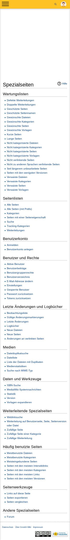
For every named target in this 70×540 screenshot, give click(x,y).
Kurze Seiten (14, 134)
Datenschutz (7, 527)
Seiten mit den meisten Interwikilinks (27, 465)
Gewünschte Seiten (18, 125)
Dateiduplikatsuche (17, 353)
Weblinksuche (15, 417)
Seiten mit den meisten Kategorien (26, 470)
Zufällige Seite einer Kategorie (24, 433)
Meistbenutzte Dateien (19, 453)
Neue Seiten (14, 334)
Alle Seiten (13, 204)
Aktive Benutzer (16, 264)
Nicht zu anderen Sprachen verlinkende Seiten (33, 164)
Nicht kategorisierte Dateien (22, 143)
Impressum (38, 527)
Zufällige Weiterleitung (19, 438)
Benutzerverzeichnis (18, 276)
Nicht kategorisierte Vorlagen (23, 155)
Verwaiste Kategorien (19, 181)
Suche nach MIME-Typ (20, 370)
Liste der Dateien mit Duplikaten (25, 361)
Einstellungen (14, 285)
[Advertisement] (35, 46)
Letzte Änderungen (18, 321)
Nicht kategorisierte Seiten (22, 151)
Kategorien (13, 213)
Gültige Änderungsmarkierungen (25, 317)
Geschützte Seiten (17, 108)
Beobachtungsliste (17, 313)
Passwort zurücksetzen (20, 294)
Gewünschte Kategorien (20, 121)
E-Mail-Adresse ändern (20, 281)
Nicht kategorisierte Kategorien (24, 147)
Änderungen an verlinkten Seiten (25, 338)
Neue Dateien (14, 330)
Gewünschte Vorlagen (19, 130)
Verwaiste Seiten (16, 185)
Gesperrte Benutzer (18, 289)
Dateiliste (12, 357)
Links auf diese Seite (18, 493)
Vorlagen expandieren (19, 402)
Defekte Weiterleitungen (20, 100)
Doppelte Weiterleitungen (21, 104)
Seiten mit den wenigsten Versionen (27, 172)
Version (11, 398)
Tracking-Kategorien (18, 226)
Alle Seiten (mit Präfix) (19, 208)
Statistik (11, 393)
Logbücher (13, 325)
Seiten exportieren (17, 497)
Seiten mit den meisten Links (23, 474)
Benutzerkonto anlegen (20, 249)
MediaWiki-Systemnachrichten (24, 389)
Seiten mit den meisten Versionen (26, 478)
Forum (10, 516)
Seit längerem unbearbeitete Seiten (27, 168)
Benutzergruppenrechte (20, 272)
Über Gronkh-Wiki (23, 527)
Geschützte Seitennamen (21, 113)
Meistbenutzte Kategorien (21, 457)
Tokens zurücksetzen (19, 298)
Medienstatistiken (17, 366)
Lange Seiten (14, 138)
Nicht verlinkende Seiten (20, 160)
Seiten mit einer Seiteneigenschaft (26, 217)
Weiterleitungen (16, 230)
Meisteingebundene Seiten (22, 461)
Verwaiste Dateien (17, 177)
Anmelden (12, 245)
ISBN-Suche (14, 385)
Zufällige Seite (15, 429)
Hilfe (64, 83)
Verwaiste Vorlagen (18, 189)
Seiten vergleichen (17, 501)
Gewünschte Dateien (19, 117)
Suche (10, 221)
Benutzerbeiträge (16, 268)
